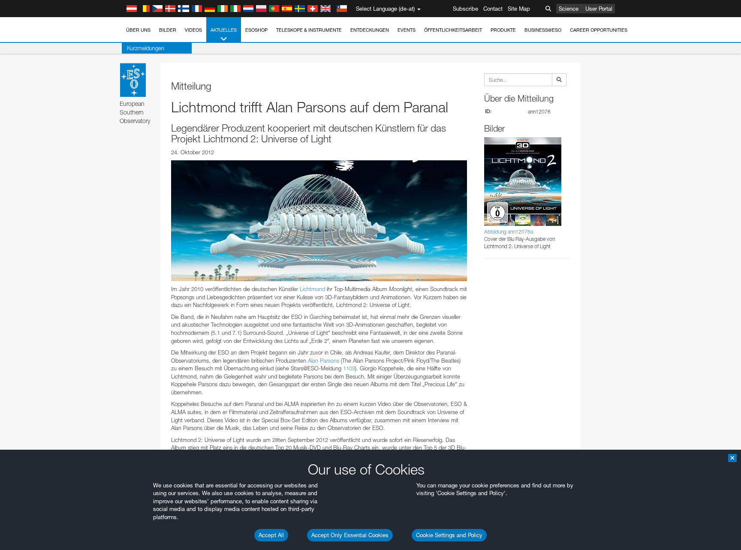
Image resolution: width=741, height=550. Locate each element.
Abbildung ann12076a (508, 231)
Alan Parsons (323, 360)
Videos (193, 30)
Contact (493, 8)
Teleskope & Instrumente (309, 30)
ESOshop (256, 30)
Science (568, 8)
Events (407, 30)
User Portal (598, 8)
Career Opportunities (598, 30)
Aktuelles (224, 30)
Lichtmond (312, 289)
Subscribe (465, 8)
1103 (349, 368)
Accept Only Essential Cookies (350, 535)
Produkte (503, 30)
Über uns (138, 30)
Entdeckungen (369, 30)
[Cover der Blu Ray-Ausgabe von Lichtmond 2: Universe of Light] (319, 220)
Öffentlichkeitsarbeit (453, 30)
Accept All (271, 535)
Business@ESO (542, 30)
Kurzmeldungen (145, 48)
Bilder (167, 30)
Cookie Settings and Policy (449, 535)
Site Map (519, 8)
